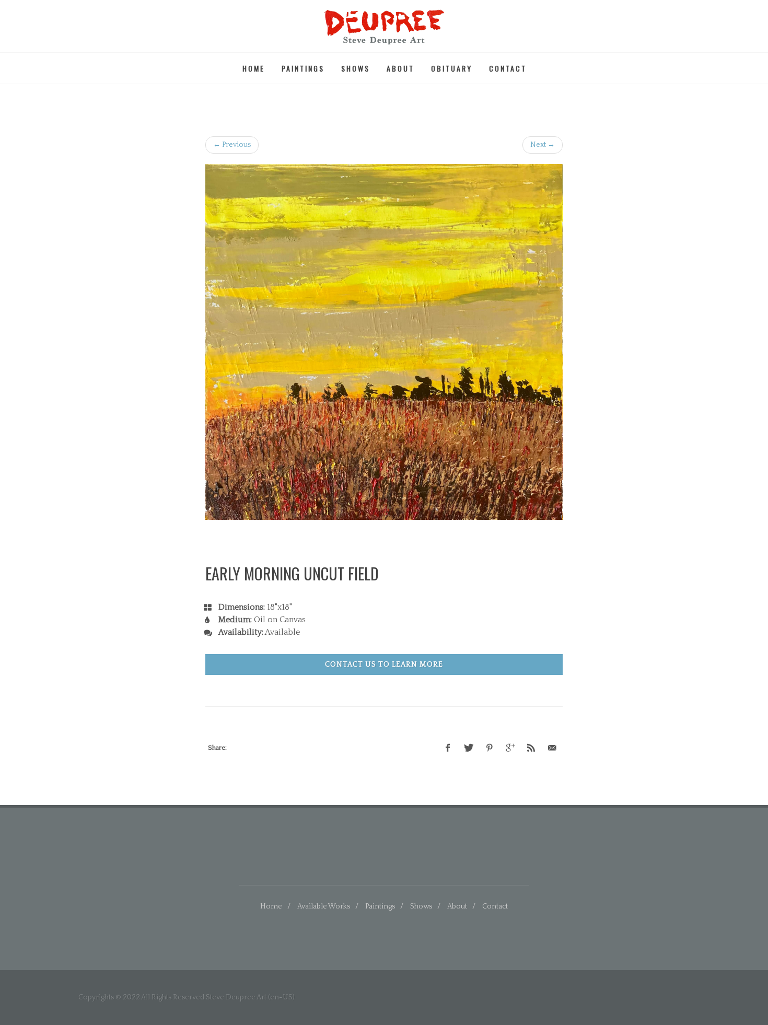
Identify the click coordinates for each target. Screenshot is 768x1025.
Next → (542, 145)
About (400, 68)
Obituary (451, 68)
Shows (355, 68)
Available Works (323, 906)
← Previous (232, 145)
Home (253, 68)
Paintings (303, 68)
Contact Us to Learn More (384, 664)
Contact (508, 68)
